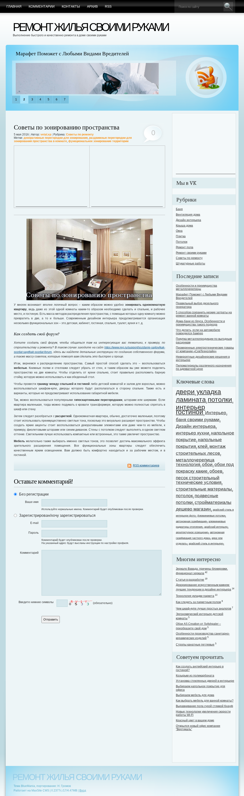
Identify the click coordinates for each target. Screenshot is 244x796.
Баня (179, 209)
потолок (184, 495)
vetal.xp (46, 134)
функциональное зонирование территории (98, 141)
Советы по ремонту (80, 134)
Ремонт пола (184, 247)
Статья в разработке (190, 579)
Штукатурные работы (190, 263)
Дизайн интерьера (188, 220)
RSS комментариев (146, 465)
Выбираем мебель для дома (195, 695)
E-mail (34, 523)
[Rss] (206, 78)
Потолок (181, 241)
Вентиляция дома (188, 214)
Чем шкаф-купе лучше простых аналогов (203, 608)
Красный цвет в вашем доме (195, 720)
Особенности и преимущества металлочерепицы (196, 287)
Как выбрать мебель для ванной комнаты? (205, 700)
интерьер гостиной (190, 409)
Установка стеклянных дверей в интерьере (205, 680)
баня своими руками (197, 419)
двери (185, 391)
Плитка (181, 236)
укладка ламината (198, 395)
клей (203, 446)
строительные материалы (204, 488)
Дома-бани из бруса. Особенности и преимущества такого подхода (200, 323)
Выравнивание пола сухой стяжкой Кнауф (204, 706)
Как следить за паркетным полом (198, 602)
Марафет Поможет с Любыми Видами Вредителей (72, 54)
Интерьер (215, 412)
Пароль (33, 532)
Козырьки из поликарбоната (195, 675)
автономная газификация (191, 521)
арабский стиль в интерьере (206, 543)
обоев (215, 471)
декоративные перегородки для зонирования (56, 138)
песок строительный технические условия (198, 480)
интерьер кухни (192, 432)
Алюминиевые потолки (211, 515)
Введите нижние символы (36, 602)
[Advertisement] (51, 177)
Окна (179, 231)
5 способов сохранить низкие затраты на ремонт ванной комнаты (204, 314)
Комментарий (29, 552)
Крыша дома (184, 225)
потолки (220, 399)
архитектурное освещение (192, 532)
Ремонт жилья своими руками (90, 27)
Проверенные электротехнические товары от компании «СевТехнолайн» (205, 349)
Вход (82, 790)
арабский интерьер (215, 526)
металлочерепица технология (195, 462)
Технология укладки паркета (195, 596)
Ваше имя (32, 502)
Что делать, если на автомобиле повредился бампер (198, 331)
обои (207, 464)
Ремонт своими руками (191, 252)
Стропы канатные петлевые (195, 644)
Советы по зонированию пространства (66, 127)
